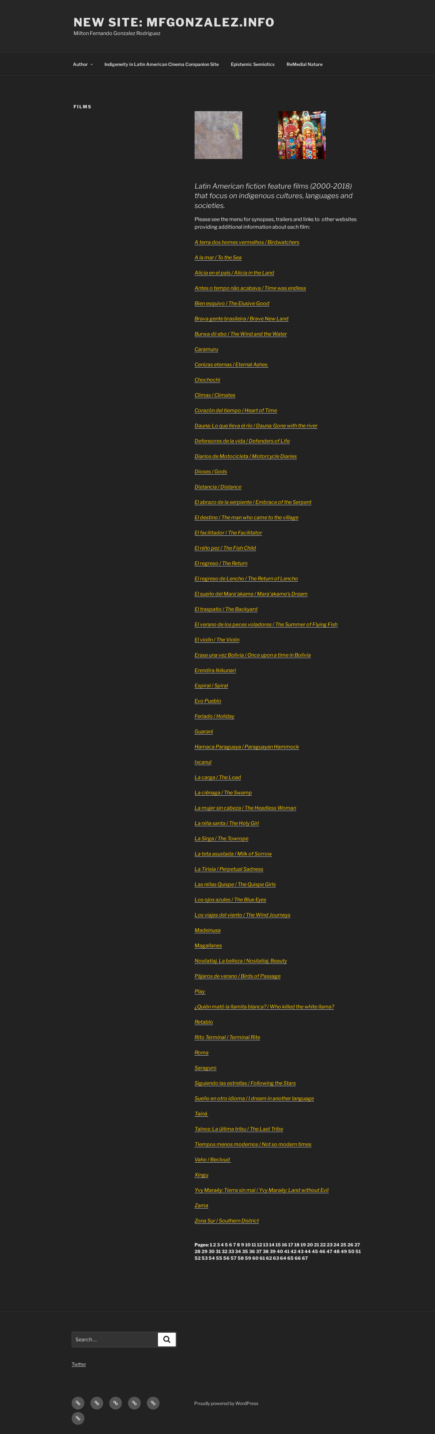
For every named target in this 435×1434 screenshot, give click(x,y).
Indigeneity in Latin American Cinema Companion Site (161, 64)
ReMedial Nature (305, 64)
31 (218, 1251)
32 (224, 1251)
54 (212, 1258)
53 (205, 1258)
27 (357, 1244)
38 (266, 1251)
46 (322, 1251)
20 (310, 1244)
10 (248, 1244)
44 (307, 1251)
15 (278, 1244)
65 (290, 1258)
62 (269, 1258)
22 (323, 1244)
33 (231, 1251)
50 (351, 1251)
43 (300, 1251)
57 (234, 1258)
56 (226, 1258)
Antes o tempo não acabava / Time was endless (250, 288)
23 (329, 1244)
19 (303, 1244)
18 (297, 1244)
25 (343, 1244)
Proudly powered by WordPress (226, 1403)
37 (259, 1251)
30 (212, 1251)
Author (80, 64)
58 (241, 1258)
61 (262, 1258)
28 (198, 1251)
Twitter (79, 1364)
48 (336, 1251)
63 (276, 1258)
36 (252, 1251)
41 (286, 1251)
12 (259, 1244)
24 (336, 1244)
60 (255, 1258)
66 (298, 1258)
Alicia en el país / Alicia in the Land (234, 273)
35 (245, 1251)
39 (273, 1251)
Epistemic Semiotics (253, 64)
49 (344, 1251)
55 (219, 1258)
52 (198, 1258)
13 (265, 1244)
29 (205, 1251)
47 (329, 1251)
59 (248, 1258)
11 (254, 1244)
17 (290, 1244)
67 (305, 1258)
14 (272, 1244)
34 (238, 1251)
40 (280, 1251)
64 (283, 1258)
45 (315, 1251)
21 (316, 1244)
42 (293, 1251)
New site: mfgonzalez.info (174, 22)
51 (358, 1251)
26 (350, 1244)
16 (284, 1244)
